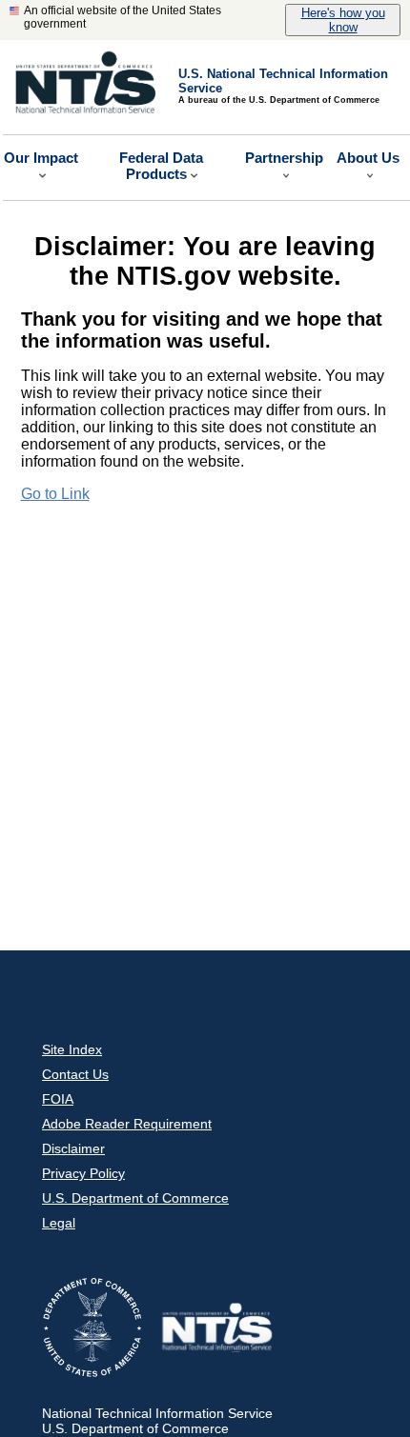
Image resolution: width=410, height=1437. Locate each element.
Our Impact (41, 158)
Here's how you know (343, 20)
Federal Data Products (161, 166)
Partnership (284, 158)
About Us (368, 158)
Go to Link (55, 494)
